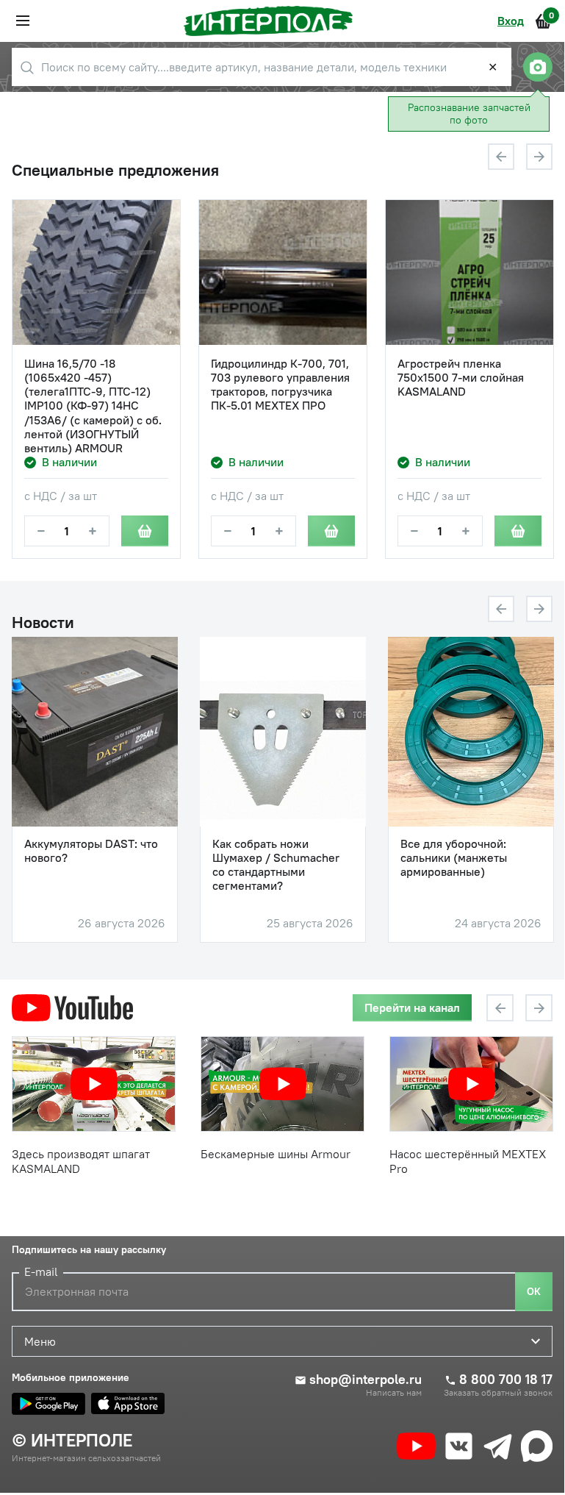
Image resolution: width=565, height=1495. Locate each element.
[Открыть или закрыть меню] (23, 20)
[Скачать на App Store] (128, 1404)
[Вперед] (539, 156)
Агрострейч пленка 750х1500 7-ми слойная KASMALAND (460, 378)
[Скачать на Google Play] (48, 1404)
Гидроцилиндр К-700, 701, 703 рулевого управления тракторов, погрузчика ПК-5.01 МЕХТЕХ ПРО (280, 385)
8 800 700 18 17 (506, 1379)
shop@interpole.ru (365, 1379)
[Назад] (501, 156)
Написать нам (394, 1393)
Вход (510, 20)
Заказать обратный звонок (498, 1393)
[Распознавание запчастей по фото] (538, 67)
